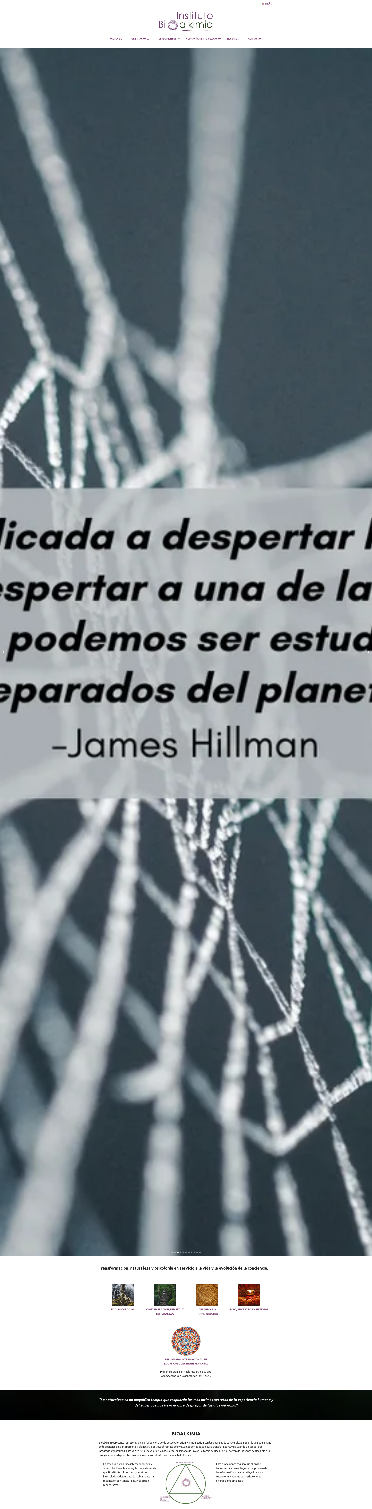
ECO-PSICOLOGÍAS (123, 1309)
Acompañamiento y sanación (203, 39)
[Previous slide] (3, 652)
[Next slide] (368, 652)
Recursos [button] (233, 39)
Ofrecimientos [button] (167, 39)
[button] (172, 1252)
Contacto (254, 39)
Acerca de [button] (116, 39)
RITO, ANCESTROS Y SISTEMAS (249, 1309)
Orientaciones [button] (140, 39)
